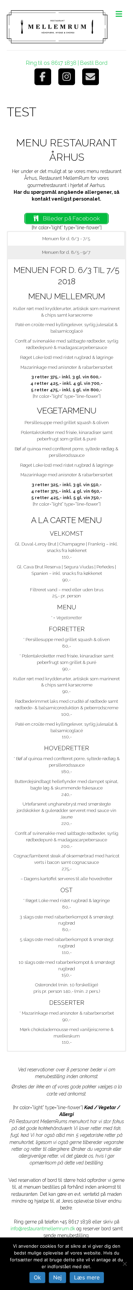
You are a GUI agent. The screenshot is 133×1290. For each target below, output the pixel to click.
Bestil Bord (93, 63)
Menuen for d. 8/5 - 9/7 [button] (66, 252)
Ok (37, 1277)
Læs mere (87, 1277)
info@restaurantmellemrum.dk (43, 1228)
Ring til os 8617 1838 (51, 63)
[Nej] (124, 1263)
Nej (57, 1277)
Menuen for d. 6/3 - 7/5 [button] (66, 238)
